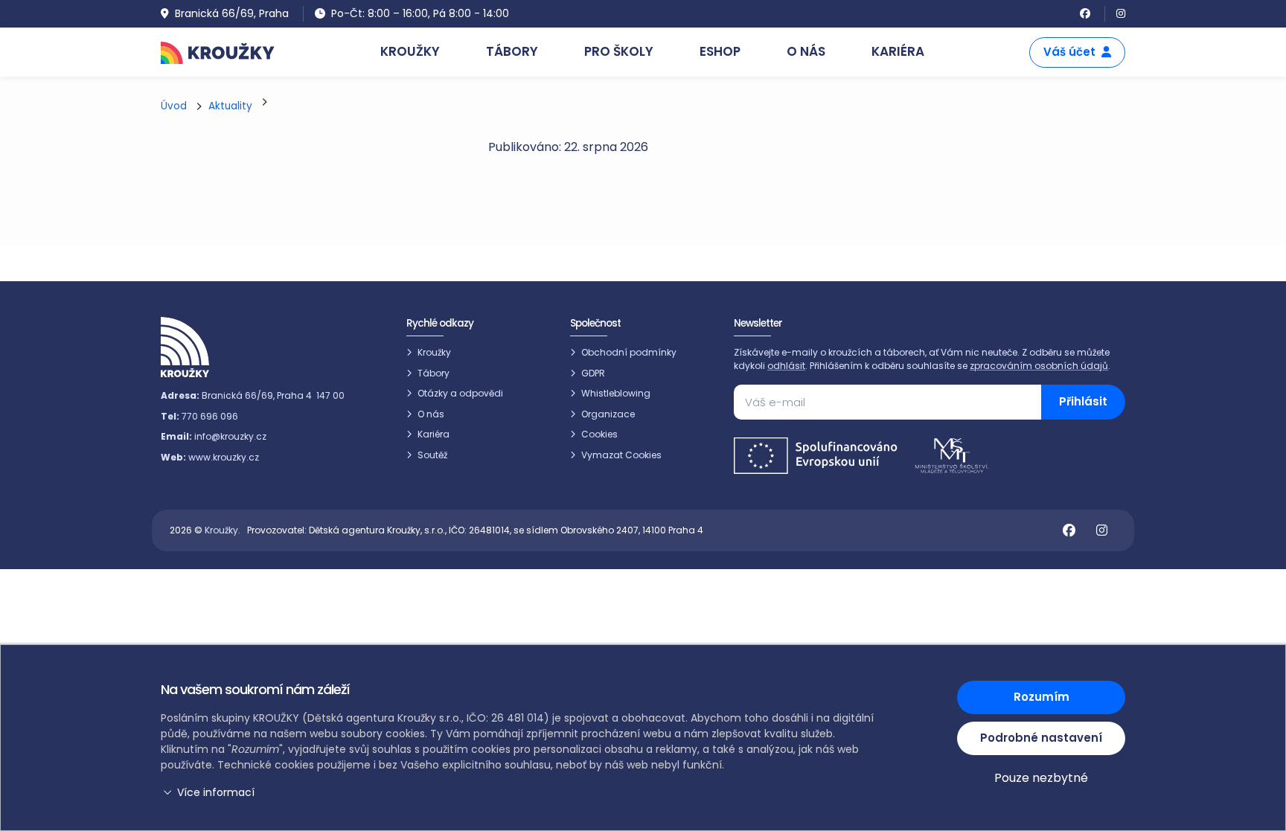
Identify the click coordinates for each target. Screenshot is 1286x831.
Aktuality (230, 106)
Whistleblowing (615, 393)
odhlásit (786, 365)
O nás (431, 414)
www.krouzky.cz (223, 457)
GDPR (593, 373)
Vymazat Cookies (621, 455)
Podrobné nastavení (1041, 737)
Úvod (174, 106)
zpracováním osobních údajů (1039, 365)
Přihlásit (1083, 401)
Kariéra (434, 434)
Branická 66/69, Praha (232, 13)
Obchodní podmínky (628, 352)
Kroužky (434, 352)
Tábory (434, 373)
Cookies (599, 434)
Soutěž (432, 455)
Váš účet (1069, 52)
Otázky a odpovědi (460, 393)
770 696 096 (210, 416)
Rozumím (1041, 697)
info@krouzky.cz (230, 436)
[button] (520, 792)
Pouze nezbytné (1041, 777)
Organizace (608, 414)
